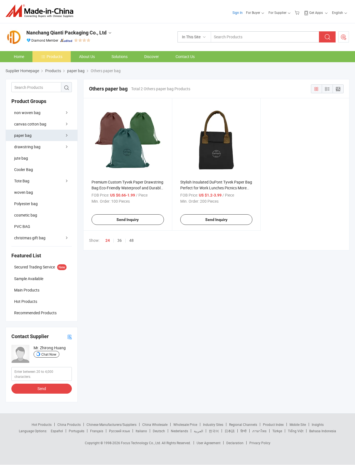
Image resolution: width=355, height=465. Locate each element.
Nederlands (179, 431)
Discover (151, 56)
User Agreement (208, 443)
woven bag (23, 192)
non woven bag (27, 112)
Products (54, 56)
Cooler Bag (23, 169)
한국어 (214, 431)
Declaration (235, 443)
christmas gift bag (29, 237)
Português (76, 431)
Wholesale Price (185, 424)
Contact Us (185, 56)
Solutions (119, 56)
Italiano (141, 431)
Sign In (237, 12)
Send (41, 388)
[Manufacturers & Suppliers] (41, 10)
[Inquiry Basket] (298, 12)
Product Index (273, 424)
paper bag (23, 135)
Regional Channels (243, 424)
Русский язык (119, 431)
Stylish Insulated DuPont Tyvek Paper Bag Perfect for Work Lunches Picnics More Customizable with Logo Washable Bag (216, 187)
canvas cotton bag (30, 124)
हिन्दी (243, 431)
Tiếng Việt (295, 431)
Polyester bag (26, 203)
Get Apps (316, 12)
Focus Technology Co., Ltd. (141, 443)
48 (131, 240)
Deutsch (159, 431)
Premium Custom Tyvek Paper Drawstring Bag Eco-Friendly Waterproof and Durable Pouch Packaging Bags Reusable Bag (127, 187)
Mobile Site (298, 424)
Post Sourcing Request (343, 36)
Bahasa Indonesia (322, 431)
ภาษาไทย (259, 431)
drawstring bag (27, 146)
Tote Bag (21, 181)
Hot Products (42, 424)
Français (96, 431)
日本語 (230, 431)
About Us (87, 56)
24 (107, 240)
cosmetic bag (25, 215)
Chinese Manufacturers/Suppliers (111, 424)
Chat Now (48, 354)
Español (57, 431)
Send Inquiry (127, 219)
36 (119, 240)
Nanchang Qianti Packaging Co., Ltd (66, 33)
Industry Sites (213, 424)
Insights (318, 424)
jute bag (21, 158)
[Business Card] (69, 336)
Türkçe (277, 431)
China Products (69, 424)
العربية (198, 431)
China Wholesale (155, 424)
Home (19, 56)
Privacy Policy (259, 443)
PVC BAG (22, 226)
